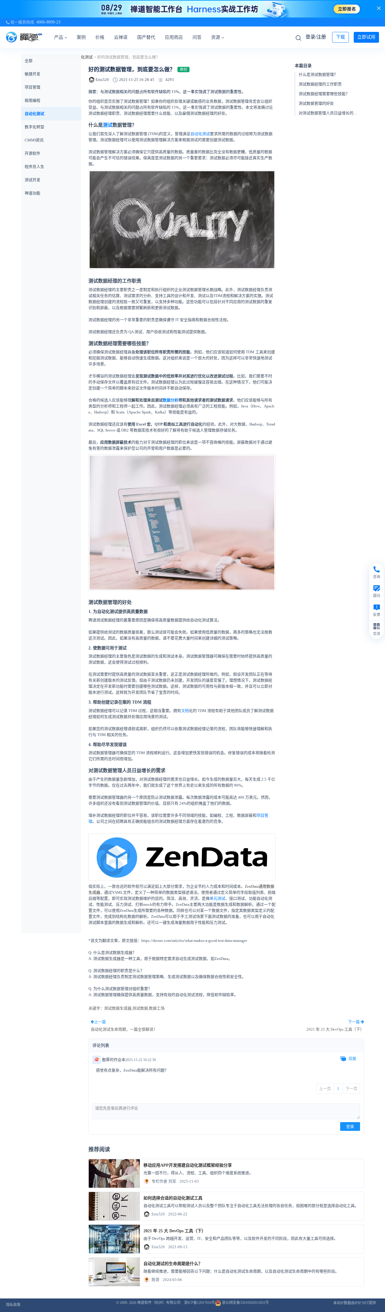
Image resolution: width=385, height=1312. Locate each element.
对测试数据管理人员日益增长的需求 (330, 113)
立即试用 (366, 37)
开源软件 (32, 153)
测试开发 (32, 180)
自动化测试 (83, 57)
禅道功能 (32, 193)
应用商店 (174, 37)
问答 (197, 37)
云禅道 (121, 37)
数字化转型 (34, 127)
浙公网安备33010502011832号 (245, 1303)
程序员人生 (34, 166)
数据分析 (170, 400)
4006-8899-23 (48, 22)
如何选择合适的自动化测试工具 (172, 1198)
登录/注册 (316, 36)
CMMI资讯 (34, 140)
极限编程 (32, 100)
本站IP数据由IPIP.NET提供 (354, 1303)
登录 (350, 1126)
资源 (215, 37)
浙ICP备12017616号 (199, 1303)
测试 (107, 125)
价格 (99, 37)
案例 (81, 37)
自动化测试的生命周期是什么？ (172, 1263)
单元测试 (217, 898)
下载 (340, 37)
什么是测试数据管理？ (318, 75)
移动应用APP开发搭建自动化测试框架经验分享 (187, 1165)
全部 (28, 60)
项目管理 (32, 87)
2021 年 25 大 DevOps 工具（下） (174, 1231)
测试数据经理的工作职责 (320, 84)
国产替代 (146, 37)
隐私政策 (13, 1305)
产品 (58, 37)
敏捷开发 (32, 74)
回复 (352, 1058)
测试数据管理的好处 (316, 103)
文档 (185, 710)
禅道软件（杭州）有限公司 (158, 1303)
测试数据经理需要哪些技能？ (324, 94)
